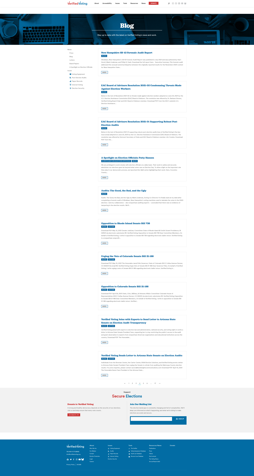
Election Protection (95, 456)
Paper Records (77, 81)
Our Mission (93, 451)
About (92, 445)
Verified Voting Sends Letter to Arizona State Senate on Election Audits (141, 355)
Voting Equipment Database (138, 451)
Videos (151, 453)
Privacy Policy (70, 464)
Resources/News (155, 445)
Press (71, 53)
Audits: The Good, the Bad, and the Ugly (123, 190)
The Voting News (153, 459)
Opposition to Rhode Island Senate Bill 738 (125, 223)
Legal (91, 459)
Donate (73, 415)
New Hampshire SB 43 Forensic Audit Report (126, 52)
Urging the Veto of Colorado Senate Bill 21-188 (127, 256)
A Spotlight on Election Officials (80, 67)
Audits (112, 451)
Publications (152, 448)
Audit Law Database (136, 453)
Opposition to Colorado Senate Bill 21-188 (124, 286)
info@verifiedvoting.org (73, 454)
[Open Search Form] (169, 3)
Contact (92, 453)
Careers (92, 461)
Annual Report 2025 (154, 461)
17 (155, 383)
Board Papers (74, 64)
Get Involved (152, 456)
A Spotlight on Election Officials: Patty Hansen (127, 157)
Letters (72, 60)
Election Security (78, 88)
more (104, 72)
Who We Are (93, 448)
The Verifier (134, 448)
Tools (130, 445)
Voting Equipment (78, 74)
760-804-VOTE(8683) (72, 451)
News (69, 49)
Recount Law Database (137, 456)
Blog (71, 56)
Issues (69, 71)
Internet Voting (77, 85)
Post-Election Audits (79, 78)
